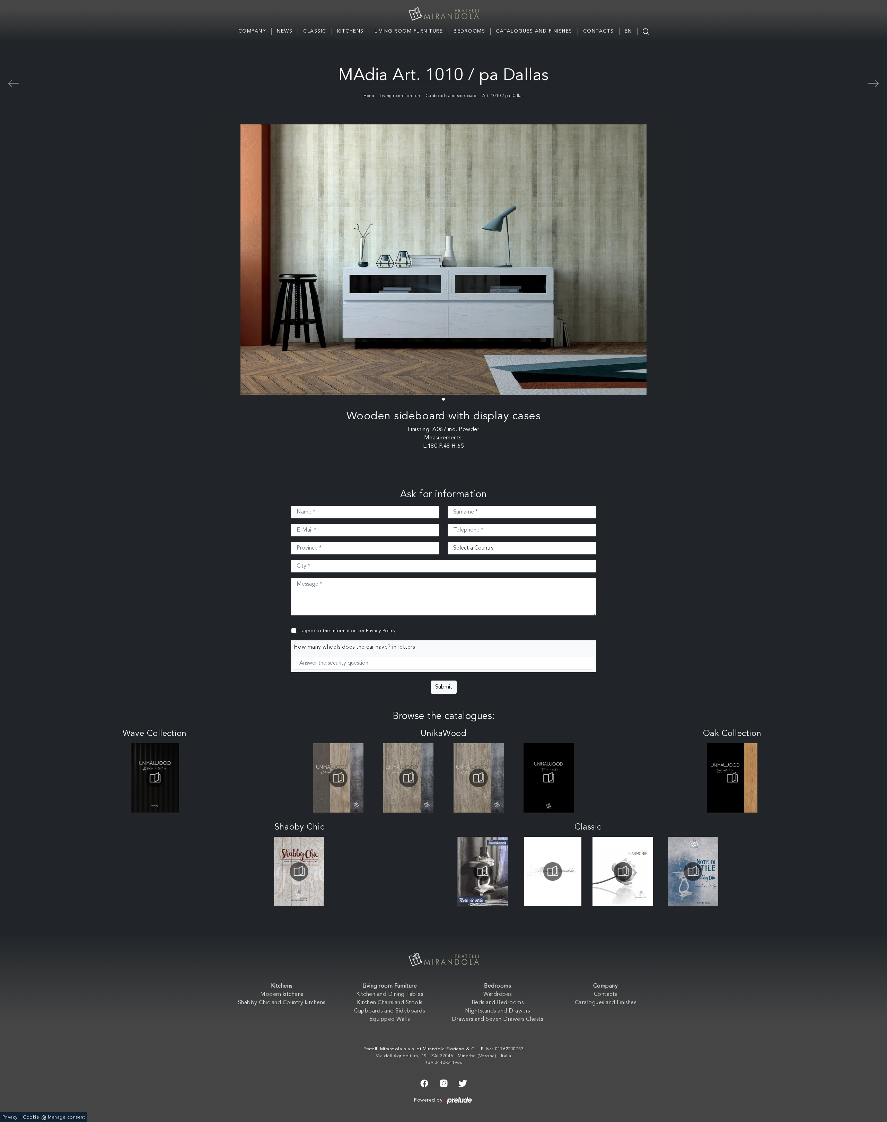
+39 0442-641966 (444, 1062)
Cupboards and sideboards (452, 96)
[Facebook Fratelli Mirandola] (424, 1082)
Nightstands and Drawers (497, 1011)
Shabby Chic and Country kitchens (281, 1003)
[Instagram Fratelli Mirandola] (444, 1082)
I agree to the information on (347, 631)
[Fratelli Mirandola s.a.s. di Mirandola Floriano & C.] (443, 14)
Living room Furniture (409, 31)
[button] (443, 399)
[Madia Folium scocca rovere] (13, 82)
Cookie (31, 1117)
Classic (314, 31)
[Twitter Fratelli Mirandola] (463, 1082)
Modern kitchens (281, 994)
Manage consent (66, 1117)
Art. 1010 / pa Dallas (503, 96)
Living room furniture (401, 96)
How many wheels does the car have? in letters (354, 647)
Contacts (598, 31)
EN (628, 31)
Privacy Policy (381, 631)
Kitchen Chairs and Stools (389, 1003)
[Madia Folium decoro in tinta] (873, 82)
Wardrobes (497, 994)
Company (252, 31)
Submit (443, 687)
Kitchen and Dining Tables (389, 994)
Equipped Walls (389, 1019)
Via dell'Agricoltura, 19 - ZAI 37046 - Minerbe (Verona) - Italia (443, 1056)
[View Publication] (155, 778)
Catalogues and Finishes (534, 31)
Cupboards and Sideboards (389, 1011)
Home (369, 96)
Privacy (10, 1117)
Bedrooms (469, 31)
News (284, 31)
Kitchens (350, 31)
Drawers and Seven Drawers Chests (497, 1019)
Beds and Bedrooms (498, 1003)
